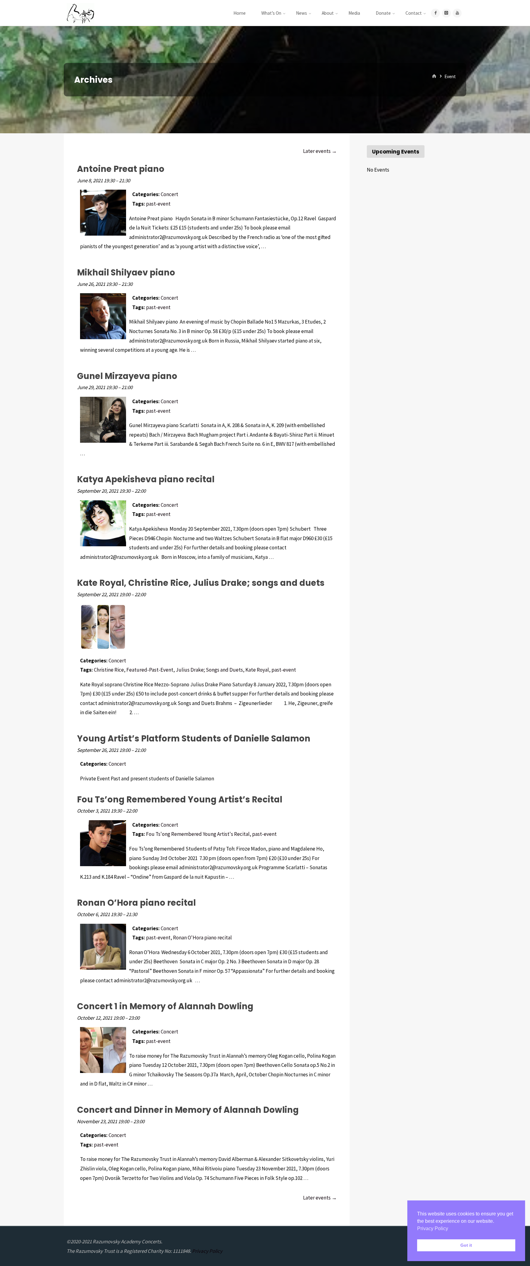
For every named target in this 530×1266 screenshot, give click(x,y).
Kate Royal (257, 669)
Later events (320, 151)
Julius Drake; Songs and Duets (209, 669)
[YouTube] (457, 13)
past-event (158, 203)
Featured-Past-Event (149, 669)
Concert (169, 194)
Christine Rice (109, 669)
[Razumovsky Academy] (80, 12)
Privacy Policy (207, 1251)
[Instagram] (446, 13)
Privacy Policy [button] (432, 1228)
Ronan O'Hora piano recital (202, 937)
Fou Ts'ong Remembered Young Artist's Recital (198, 834)
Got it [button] (466, 1245)
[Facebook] (435, 13)
